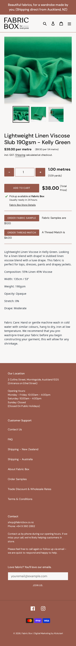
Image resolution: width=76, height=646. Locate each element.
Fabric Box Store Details (22, 204)
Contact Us (15, 429)
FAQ (10, 439)
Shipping (20, 155)
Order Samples (17, 479)
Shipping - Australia (20, 459)
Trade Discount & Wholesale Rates (29, 489)
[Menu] (69, 23)
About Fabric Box (18, 469)
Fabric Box (27, 633)
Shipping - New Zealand (23, 449)
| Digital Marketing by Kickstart (48, 633)
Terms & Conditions (20, 499)
